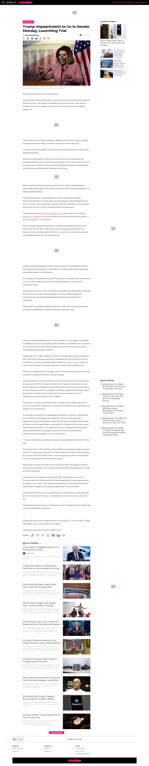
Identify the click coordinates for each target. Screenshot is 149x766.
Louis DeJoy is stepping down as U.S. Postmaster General (41, 548)
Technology (130, 2)
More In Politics (31, 543)
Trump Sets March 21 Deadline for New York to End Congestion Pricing (41, 567)
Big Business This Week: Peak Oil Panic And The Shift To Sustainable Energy (113, 397)
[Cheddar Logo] (25, 2)
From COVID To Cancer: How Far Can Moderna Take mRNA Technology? (119, 53)
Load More (56, 732)
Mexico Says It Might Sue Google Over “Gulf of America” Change (39, 604)
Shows (114, 2)
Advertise (47, 748)
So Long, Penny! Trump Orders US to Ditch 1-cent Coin (41, 716)
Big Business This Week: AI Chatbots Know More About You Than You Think (114, 420)
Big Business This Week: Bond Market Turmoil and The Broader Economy (114, 386)
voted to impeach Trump (53, 213)
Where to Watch (140, 2)
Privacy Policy (80, 748)
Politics (28, 22)
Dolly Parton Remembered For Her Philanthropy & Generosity (120, 72)
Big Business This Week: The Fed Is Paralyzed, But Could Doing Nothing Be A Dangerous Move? (114, 431)
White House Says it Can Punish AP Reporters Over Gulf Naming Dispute (41, 622)
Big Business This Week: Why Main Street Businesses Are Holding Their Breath (113, 409)
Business (121, 2)
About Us (15, 751)
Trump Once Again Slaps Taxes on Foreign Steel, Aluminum (40, 660)
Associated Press (32, 35)
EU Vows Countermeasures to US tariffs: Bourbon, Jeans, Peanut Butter (42, 641)
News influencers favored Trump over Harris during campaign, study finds (41, 678)
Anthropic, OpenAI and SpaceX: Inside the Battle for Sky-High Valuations (120, 63)
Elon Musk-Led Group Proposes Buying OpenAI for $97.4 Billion (38, 697)
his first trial (72, 362)
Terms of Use (80, 751)
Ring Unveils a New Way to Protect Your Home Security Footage (112, 43)
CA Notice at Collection (83, 754)
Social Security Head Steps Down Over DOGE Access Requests (39, 585)
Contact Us (47, 751)
